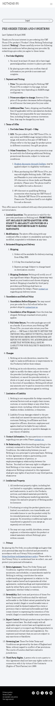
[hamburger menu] (51, 4)
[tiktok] (46, 693)
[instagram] (33, 693)
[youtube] (37, 693)
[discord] (50, 693)
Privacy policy (7, 692)
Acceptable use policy (10, 697)
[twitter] (42, 693)
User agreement (8, 699)
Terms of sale (7, 694)
